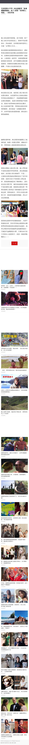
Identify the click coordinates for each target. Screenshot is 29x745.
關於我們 (2, 742)
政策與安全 (7, 742)
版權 (15, 742)
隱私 (13, 742)
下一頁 (14, 243)
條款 (11, 742)
